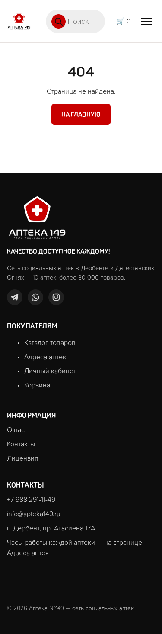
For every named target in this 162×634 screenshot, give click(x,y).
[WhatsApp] (35, 297)
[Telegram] (14, 297)
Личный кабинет (50, 370)
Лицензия (22, 458)
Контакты (21, 444)
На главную (81, 114)
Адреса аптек (45, 357)
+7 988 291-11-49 (31, 499)
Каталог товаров (50, 342)
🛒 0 (123, 21)
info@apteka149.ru (33, 513)
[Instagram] (56, 297)
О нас (16, 429)
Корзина (37, 385)
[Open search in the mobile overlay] (75, 21)
